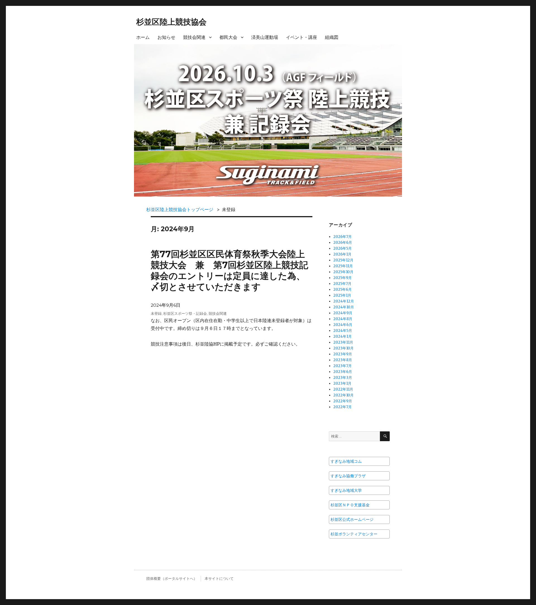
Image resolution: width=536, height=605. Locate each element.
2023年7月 (342, 365)
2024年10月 (343, 307)
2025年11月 (343, 266)
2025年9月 (342, 277)
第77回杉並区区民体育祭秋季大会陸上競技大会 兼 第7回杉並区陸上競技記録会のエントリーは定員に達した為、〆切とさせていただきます (229, 270)
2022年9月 (342, 401)
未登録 (156, 313)
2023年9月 (342, 354)
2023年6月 (342, 371)
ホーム (143, 37)
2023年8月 (342, 360)
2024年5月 (342, 330)
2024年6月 (342, 324)
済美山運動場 (264, 37)
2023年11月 (343, 342)
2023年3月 (342, 377)
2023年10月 (343, 348)
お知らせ (166, 37)
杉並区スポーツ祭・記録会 (185, 313)
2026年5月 (342, 248)
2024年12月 (343, 301)
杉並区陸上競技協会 (171, 22)
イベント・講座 (301, 37)
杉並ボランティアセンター (354, 534)
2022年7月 (342, 407)
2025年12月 (343, 260)
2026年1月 (342, 254)
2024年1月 (342, 336)
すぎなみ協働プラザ (348, 475)
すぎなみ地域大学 (346, 490)
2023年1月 (342, 383)
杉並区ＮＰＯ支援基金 (350, 504)
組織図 (331, 37)
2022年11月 (343, 389)
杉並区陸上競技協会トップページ (179, 209)
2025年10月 (343, 272)
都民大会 (228, 37)
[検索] (385, 436)
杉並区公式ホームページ (352, 519)
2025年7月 (342, 283)
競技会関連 (194, 37)
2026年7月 (342, 236)
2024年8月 (342, 318)
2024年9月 (342, 313)
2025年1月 (342, 295)
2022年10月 (343, 395)
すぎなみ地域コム (346, 461)
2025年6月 (342, 289)
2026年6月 (342, 242)
